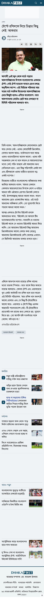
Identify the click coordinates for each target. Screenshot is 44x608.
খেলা (3, 22)
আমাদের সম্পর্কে (11, 587)
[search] (35, 3)
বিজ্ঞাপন (36, 587)
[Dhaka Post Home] (22, 572)
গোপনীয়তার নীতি (9, 582)
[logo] (12, 2)
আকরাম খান (20, 332)
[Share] (21, 44)
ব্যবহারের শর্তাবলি (25, 582)
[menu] (40, 3)
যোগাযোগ (37, 582)
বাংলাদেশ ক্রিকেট (8, 332)
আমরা (21, 587)
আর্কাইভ (28, 587)
